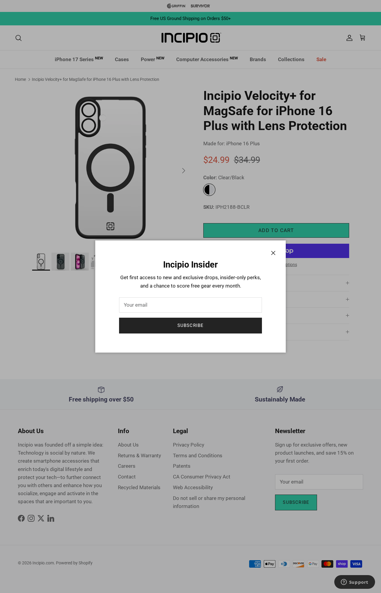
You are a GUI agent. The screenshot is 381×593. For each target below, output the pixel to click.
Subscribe (190, 325)
